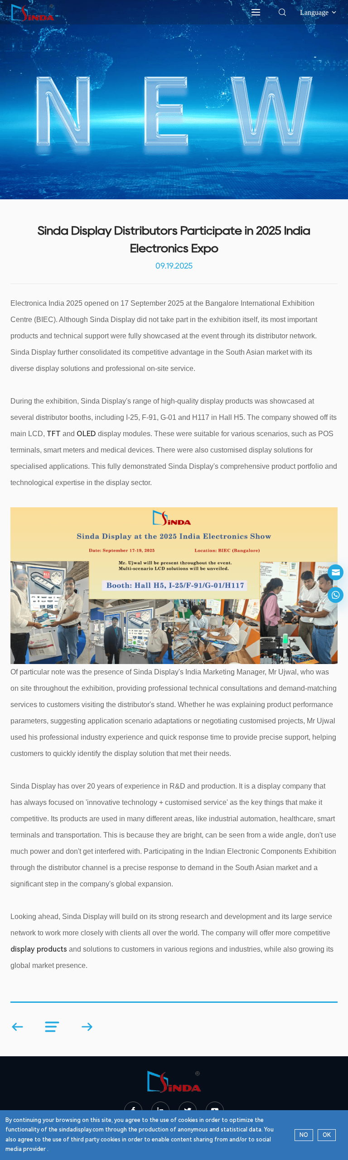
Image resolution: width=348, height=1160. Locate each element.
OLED (86, 433)
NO (304, 1135)
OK (327, 1135)
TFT (54, 433)
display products (38, 949)
